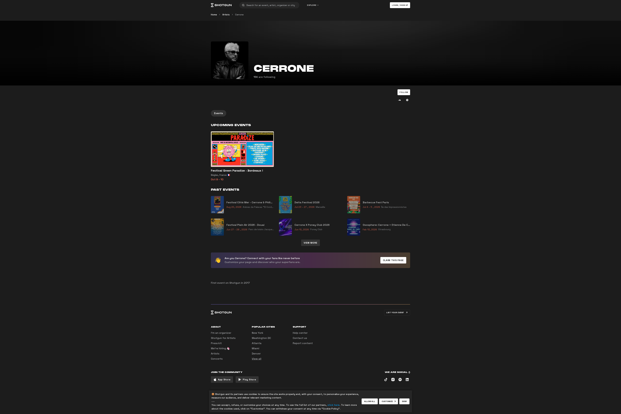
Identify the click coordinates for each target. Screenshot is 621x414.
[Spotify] (407, 100)
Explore (311, 5)
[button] (404, 92)
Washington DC (261, 338)
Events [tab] (218, 113)
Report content (303, 343)
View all (256, 358)
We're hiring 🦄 (220, 348)
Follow (403, 92)
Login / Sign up (400, 5)
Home (214, 14)
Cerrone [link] (239, 14)
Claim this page (393, 260)
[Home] (221, 5)
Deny (404, 401)
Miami (255, 348)
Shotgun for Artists (223, 338)
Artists (226, 14)
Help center (300, 333)
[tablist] (310, 113)
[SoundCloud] (399, 100)
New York (257, 333)
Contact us (300, 338)
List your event (395, 312)
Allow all (369, 401)
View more (310, 242)
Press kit (216, 343)
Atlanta (256, 343)
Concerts (217, 358)
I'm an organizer (221, 333)
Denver (256, 353)
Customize (387, 401)
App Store (224, 379)
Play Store (249, 379)
